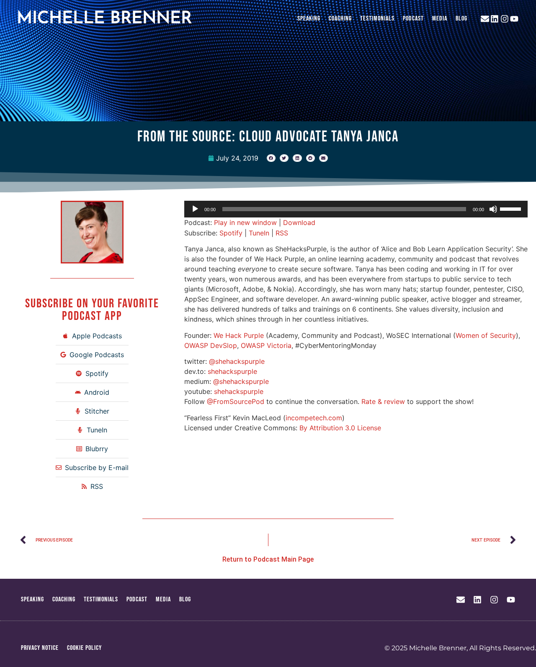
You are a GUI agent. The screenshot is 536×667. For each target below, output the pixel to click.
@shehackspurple (237, 361)
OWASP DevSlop (210, 345)
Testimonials (377, 19)
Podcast (413, 19)
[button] (271, 158)
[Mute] (493, 209)
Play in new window (245, 222)
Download (299, 222)
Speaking (308, 19)
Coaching (340, 19)
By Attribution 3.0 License (340, 428)
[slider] (511, 208)
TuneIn (259, 233)
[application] (356, 209)
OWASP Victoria (266, 345)
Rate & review (383, 401)
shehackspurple (232, 371)
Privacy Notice (40, 648)
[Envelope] (485, 18)
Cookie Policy (84, 648)
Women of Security (486, 335)
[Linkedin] (494, 18)
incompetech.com (314, 418)
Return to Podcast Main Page (268, 559)
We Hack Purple (239, 335)
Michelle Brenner (104, 18)
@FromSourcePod (235, 401)
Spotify (230, 233)
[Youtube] (514, 18)
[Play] (195, 209)
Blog (461, 19)
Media (439, 19)
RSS (282, 233)
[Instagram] (504, 18)
